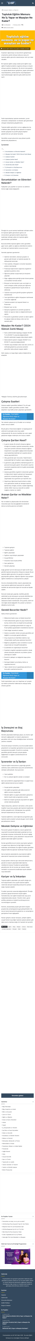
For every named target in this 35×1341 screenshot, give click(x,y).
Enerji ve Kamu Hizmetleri (9, 1119)
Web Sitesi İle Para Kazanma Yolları (12, 1232)
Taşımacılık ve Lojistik (8, 1162)
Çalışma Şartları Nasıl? (12, 159)
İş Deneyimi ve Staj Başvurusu (13, 167)
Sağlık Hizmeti (6, 1151)
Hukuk (4, 1122)
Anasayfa (5, 10)
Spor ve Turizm (6, 1159)
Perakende (5, 1148)
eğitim (9, 926)
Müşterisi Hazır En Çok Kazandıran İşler (13, 1226)
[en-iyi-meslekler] (11, 3)
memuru (24, 926)
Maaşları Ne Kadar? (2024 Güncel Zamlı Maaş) (18, 154)
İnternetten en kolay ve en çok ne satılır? (13, 1221)
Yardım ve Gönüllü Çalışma (9, 1167)
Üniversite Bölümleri (6, 1300)
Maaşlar (18, 926)
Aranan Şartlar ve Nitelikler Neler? (15, 162)
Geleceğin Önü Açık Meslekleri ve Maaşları (13, 1237)
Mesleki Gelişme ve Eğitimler (13, 172)
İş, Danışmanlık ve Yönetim (9, 1127)
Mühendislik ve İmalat (8, 1143)
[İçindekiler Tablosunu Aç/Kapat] (2, 149)
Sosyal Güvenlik (6, 1156)
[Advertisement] (17, 98)
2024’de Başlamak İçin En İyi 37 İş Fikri (13, 1229)
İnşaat (4, 1125)
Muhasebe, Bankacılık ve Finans (11, 1141)
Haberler (3, 1295)
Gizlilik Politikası (5, 1303)
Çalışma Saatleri (10, 156)
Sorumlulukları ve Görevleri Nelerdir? (15, 151)
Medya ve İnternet (7, 1138)
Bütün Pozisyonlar (7, 1170)
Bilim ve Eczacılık (7, 1112)
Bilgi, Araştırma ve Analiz (9, 1109)
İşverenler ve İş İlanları (12, 170)
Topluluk (24, 929)
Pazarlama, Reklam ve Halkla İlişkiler (12, 1146)
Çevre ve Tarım (6, 1114)
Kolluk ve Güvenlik (7, 1133)
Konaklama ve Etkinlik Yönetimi (10, 1135)
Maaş (14, 926)
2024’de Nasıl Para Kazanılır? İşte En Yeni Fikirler (15, 1224)
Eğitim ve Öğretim (13, 10)
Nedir (19, 929)
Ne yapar (15, 929)
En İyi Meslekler (7, 25)
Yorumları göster (17, 1095)
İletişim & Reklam (6, 1305)
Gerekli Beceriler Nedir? (12, 164)
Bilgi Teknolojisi (6, 1106)
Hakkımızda (4, 1297)
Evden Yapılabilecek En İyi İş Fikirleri (12, 1234)
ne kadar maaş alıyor (6, 929)
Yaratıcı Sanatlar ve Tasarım (10, 1164)
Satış (3, 1154)
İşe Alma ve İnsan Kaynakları (10, 1130)
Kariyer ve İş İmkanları (12, 175)
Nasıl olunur (29, 926)
